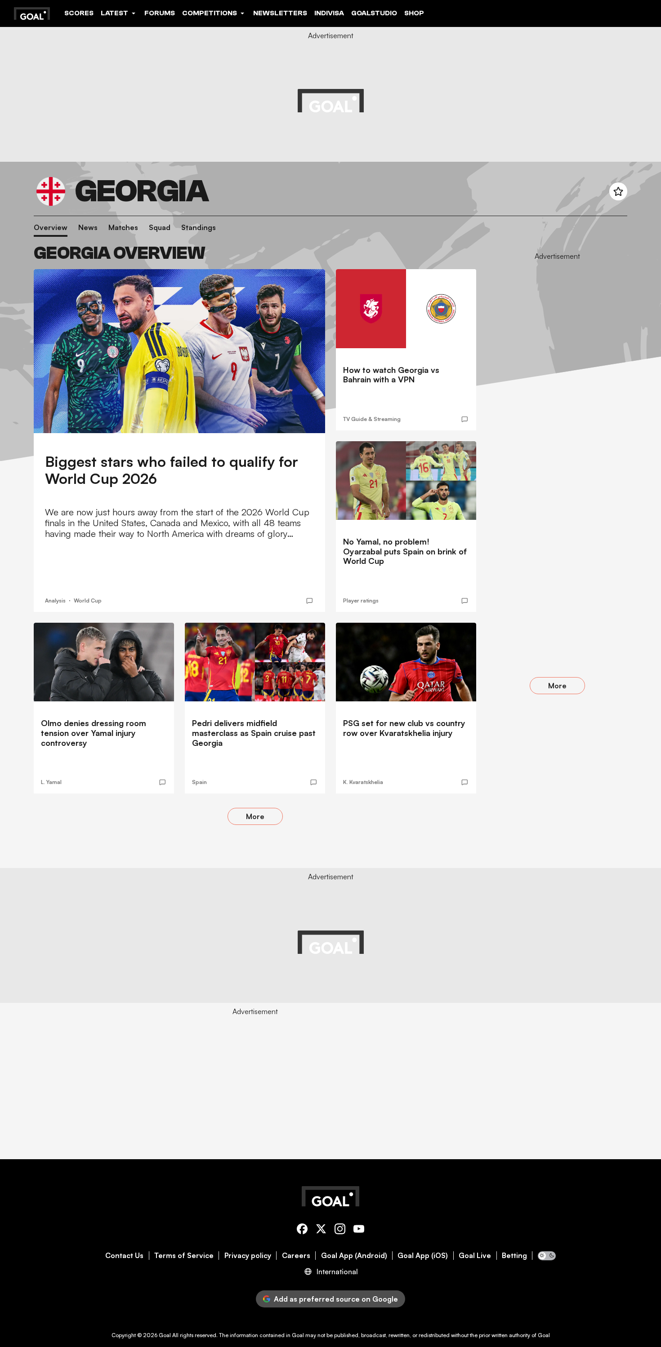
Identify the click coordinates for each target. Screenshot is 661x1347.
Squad (159, 227)
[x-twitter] (321, 1230)
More (255, 816)
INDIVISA (329, 13)
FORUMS (159, 13)
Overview (50, 227)
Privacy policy (247, 1255)
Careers (296, 1255)
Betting (514, 1255)
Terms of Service (184, 1255)
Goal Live (475, 1255)
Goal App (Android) (354, 1255)
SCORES (79, 13)
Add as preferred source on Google (336, 1298)
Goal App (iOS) (422, 1255)
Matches (123, 227)
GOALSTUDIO (374, 13)
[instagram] (340, 1230)
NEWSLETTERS (280, 13)
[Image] (179, 351)
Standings (198, 227)
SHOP (414, 13)
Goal (165, 1335)
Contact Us (124, 1255)
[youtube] (359, 1230)
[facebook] (302, 1230)
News (88, 227)
